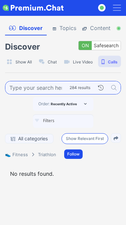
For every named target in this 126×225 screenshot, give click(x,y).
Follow (73, 154)
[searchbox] (73, 120)
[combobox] (63, 121)
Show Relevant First (85, 138)
